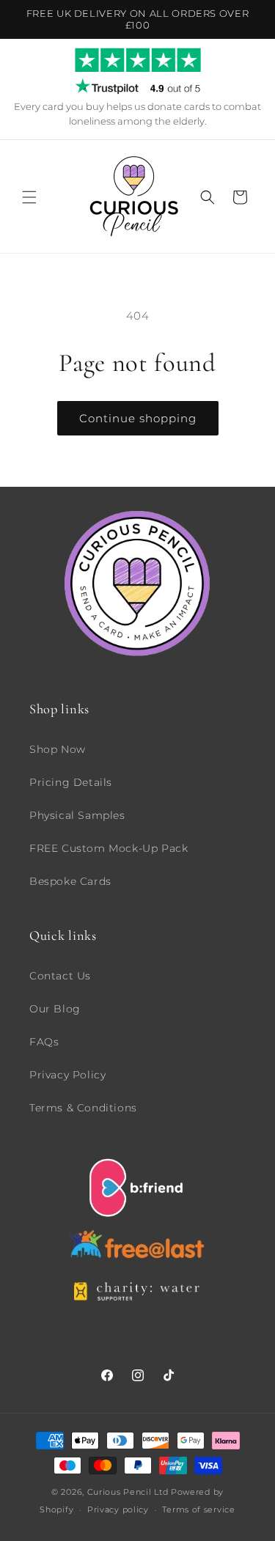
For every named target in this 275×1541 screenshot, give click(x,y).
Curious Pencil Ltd (128, 1492)
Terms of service (198, 1509)
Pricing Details (70, 782)
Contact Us (60, 975)
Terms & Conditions (83, 1107)
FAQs (44, 1041)
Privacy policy (118, 1509)
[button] (29, 197)
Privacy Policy (67, 1074)
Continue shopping (138, 418)
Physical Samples (77, 815)
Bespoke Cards (70, 881)
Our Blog (55, 1008)
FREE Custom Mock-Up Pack (108, 848)
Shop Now (57, 749)
